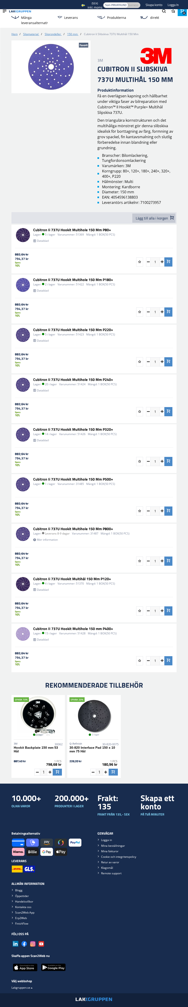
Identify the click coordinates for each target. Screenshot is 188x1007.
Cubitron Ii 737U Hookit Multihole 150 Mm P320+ (73, 429)
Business (133, 5)
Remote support (111, 873)
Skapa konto (154, 4)
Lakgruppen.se (20, 988)
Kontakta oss (23, 907)
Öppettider (22, 896)
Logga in (106, 840)
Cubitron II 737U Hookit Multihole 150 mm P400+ (73, 628)
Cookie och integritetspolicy (118, 857)
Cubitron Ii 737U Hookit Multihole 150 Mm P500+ (73, 479)
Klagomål (107, 868)
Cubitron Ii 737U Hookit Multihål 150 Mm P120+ (72, 579)
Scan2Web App (24, 912)
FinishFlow (21, 923)
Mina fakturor (110, 851)
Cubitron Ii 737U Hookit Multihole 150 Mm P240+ (73, 379)
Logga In (173, 4)
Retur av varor (110, 862)
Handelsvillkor (24, 901)
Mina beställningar (113, 846)
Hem (14, 34)
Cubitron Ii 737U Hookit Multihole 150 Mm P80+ (72, 230)
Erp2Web (21, 918)
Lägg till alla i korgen (152, 218)
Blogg (18, 890)
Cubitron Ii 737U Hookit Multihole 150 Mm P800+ (73, 529)
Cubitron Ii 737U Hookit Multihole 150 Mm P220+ (73, 329)
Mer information (47, 540)
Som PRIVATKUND (116, 5)
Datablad (43, 241)
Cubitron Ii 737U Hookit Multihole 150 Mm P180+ (73, 279)
